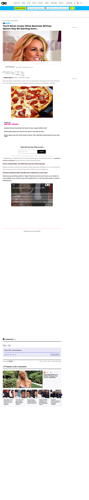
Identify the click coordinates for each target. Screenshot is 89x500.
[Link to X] (81, 3)
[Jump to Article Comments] (3, 72)
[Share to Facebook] (8, 72)
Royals (34, 3)
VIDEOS (47, 3)
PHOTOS (40, 3)
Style (28, 3)
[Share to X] (13, 72)
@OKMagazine (7, 180)
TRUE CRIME (54, 3)
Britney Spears (14, 20)
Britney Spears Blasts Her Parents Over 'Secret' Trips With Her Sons (24, 131)
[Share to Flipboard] (18, 72)
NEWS (23, 3)
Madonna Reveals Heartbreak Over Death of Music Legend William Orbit (25, 128)
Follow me (47, 176)
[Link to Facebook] (74, 3)
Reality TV (17, 3)
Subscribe (69, 3)
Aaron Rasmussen (10, 66)
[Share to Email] (22, 72)
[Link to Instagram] (77, 3)
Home (4, 20)
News (8, 20)
